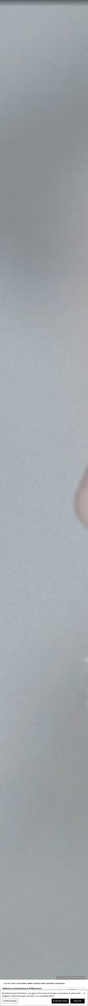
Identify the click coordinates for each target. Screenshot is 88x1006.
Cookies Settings (10, 1001)
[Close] (84, 993)
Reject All (77, 1001)
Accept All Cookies (60, 1001)
